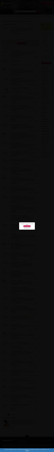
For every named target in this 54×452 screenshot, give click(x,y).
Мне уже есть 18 (27, 226)
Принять (27, 450)
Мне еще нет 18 (27, 227)
